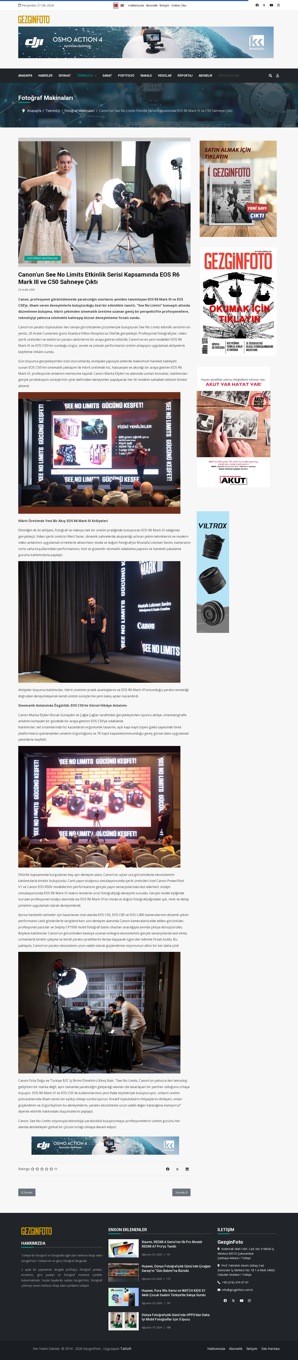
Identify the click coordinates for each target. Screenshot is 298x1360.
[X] (232, 1298)
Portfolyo (126, 75)
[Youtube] (271, 5)
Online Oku (178, 5)
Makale (146, 75)
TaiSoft (125, 1348)
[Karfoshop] (238, 572)
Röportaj (185, 75)
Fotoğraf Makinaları (42, 258)
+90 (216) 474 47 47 (234, 1282)
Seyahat (65, 75)
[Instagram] (278, 5)
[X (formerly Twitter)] (177, 1168)
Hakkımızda (136, 5)
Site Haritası (270, 1348)
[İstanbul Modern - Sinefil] (149, 42)
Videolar (165, 75)
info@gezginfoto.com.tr (236, 1290)
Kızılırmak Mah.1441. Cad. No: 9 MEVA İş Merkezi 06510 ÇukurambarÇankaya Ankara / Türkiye (246, 1253)
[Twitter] (264, 5)
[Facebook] (257, 5)
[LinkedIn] (187, 1168)
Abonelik (152, 5)
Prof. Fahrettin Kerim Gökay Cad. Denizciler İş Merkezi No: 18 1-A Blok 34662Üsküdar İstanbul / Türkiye (246, 1270)
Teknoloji (85, 75)
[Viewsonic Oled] (104, 1145)
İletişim (164, 5)
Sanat (107, 75)
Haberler (45, 75)
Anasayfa (25, 75)
